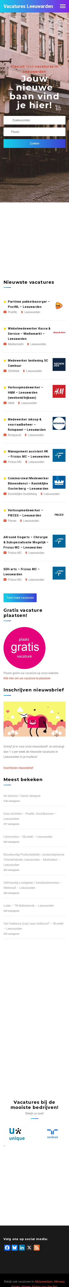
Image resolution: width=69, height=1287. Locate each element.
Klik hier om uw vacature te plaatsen (26, 678)
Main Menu (63, 6)
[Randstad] (16, 1133)
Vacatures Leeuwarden (28, 6)
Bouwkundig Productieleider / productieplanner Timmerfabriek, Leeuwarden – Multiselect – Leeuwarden (33, 860)
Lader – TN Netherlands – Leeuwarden (28, 905)
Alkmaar (59, 1281)
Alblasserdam (43, 1281)
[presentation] (3, 1145)
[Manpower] (52, 1133)
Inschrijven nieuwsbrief (18, 768)
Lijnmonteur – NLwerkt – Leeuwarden (27, 836)
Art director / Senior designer (21, 796)
